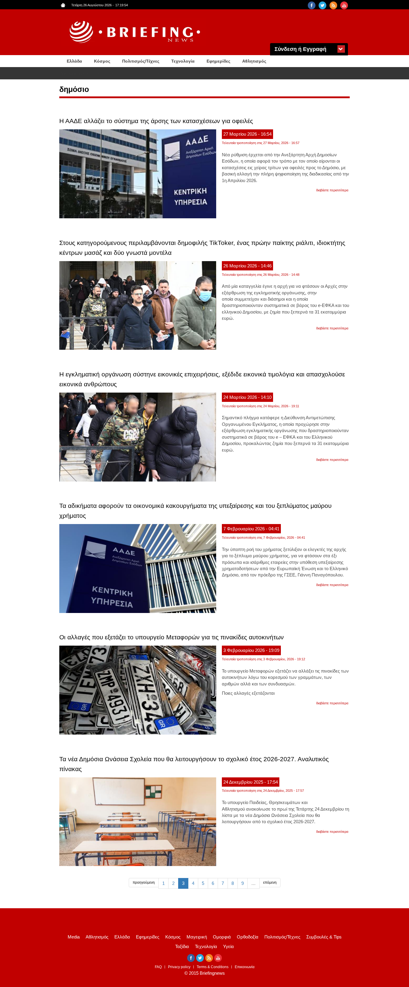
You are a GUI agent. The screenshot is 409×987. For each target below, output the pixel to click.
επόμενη (270, 882)
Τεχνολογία (183, 61)
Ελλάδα (74, 61)
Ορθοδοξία (247, 936)
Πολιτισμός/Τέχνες (140, 61)
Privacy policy (179, 966)
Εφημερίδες (218, 61)
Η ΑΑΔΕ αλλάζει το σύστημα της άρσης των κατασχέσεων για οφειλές (156, 120)
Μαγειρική (197, 936)
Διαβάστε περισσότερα (332, 190)
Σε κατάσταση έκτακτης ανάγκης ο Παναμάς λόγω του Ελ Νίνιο (137, 73)
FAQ (158, 966)
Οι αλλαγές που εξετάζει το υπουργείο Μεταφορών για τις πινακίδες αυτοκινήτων (171, 637)
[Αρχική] (135, 32)
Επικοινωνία (245, 966)
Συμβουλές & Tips (324, 936)
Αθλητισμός (254, 61)
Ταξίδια (182, 946)
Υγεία (228, 946)
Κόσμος (102, 61)
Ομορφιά (222, 936)
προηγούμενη (144, 882)
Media (74, 936)
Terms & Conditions (212, 966)
